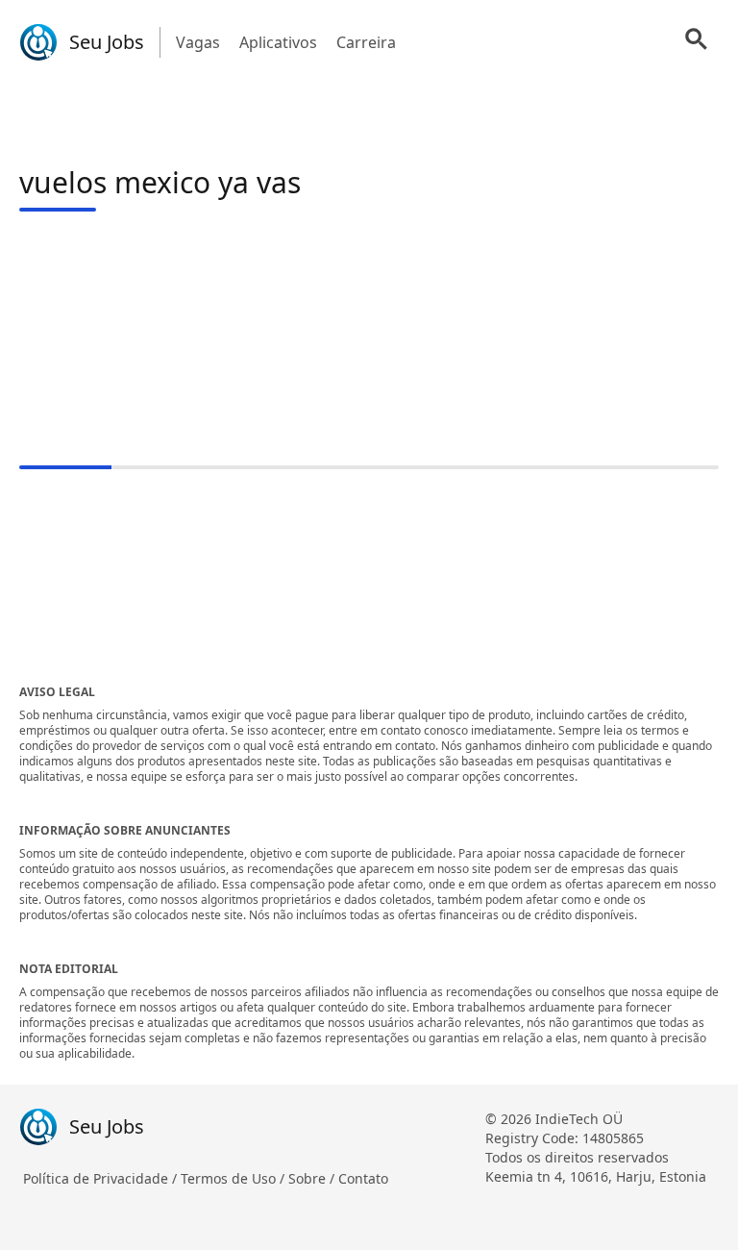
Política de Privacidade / (102, 1178)
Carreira (366, 42)
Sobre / (313, 1178)
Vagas (198, 42)
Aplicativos (278, 42)
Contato (363, 1178)
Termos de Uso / (234, 1178)
